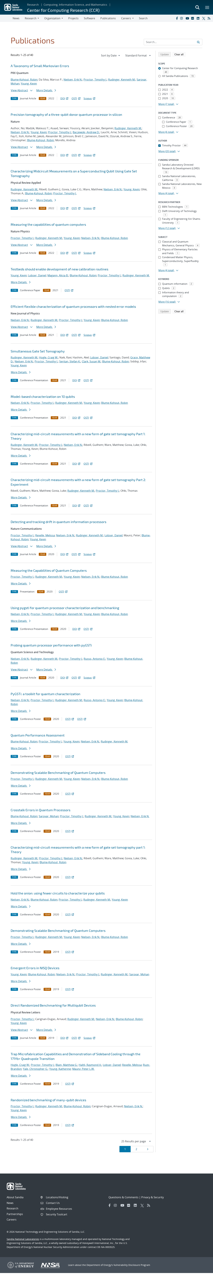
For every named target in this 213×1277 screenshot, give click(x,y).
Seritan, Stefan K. (70, 361)
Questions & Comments (123, 1197)
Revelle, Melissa (45, 535)
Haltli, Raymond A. (90, 1065)
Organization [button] (52, 18)
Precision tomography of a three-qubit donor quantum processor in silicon (66, 114)
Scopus (88, 98)
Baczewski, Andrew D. (86, 132)
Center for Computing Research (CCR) (63, 10)
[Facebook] (177, 18)
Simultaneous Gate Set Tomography (38, 351)
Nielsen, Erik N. (73, 79)
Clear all (180, 54)
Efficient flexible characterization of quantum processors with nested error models (73, 306)
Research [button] (30, 18)
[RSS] (210, 18)
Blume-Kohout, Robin (24, 79)
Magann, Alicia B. (57, 275)
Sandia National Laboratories (23, 1239)
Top (203, 1273)
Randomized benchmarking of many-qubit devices (48, 1100)
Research (33, 4)
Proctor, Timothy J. (95, 79)
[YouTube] (188, 18)
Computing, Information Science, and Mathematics (75, 4)
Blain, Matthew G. (66, 1065)
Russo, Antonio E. (95, 659)
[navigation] (111, 55)
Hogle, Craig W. (48, 357)
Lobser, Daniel (37, 275)
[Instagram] (182, 18)
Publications (108, 18)
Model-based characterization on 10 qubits (43, 396)
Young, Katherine (60, 1069)
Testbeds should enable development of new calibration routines (59, 269)
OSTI (74, 98)
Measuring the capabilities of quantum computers (48, 224)
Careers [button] (126, 18)
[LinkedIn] (199, 18)
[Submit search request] (198, 42)
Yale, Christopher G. (35, 1069)
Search (143, 18)
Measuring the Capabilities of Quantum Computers (49, 570)
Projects (73, 18)
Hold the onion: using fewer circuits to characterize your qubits (58, 893)
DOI (62, 98)
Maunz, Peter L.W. (83, 1069)
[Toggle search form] (197, 7)
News (16, 18)
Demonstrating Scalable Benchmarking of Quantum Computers (58, 773)
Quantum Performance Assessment (38, 735)
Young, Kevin (29, 83)
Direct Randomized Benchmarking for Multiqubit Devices (53, 1005)
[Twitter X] (204, 18)
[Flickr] (193, 18)
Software (89, 18)
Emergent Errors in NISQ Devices (35, 968)
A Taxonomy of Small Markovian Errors (40, 66)
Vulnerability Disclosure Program (131, 1265)
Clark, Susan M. (91, 361)
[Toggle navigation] (6, 18)
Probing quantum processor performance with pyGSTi (51, 645)
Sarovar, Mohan (49, 816)
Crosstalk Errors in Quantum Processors (40, 810)
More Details (44, 90)
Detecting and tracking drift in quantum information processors (58, 522)
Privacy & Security (152, 1197)
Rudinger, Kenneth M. (121, 79)
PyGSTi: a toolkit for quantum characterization (45, 694)
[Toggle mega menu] (207, 7)
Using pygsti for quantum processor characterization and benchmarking (65, 608)
